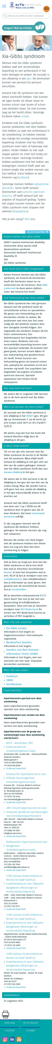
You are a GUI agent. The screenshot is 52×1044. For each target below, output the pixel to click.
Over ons (9, 1022)
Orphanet (12, 676)
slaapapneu (20, 211)
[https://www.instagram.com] (5, 1039)
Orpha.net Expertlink (16, 768)
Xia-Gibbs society (16, 628)
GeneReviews (14, 684)
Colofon (9, 1030)
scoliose (23, 177)
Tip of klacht (30, 1022)
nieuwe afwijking (13, 472)
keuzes (8, 572)
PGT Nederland (29, 609)
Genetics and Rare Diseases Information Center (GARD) (22, 651)
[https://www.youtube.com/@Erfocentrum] (19, 1039)
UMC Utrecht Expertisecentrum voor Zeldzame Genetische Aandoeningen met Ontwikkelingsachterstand (27, 811)
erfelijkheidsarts (13, 579)
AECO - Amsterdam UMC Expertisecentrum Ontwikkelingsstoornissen (21, 746)
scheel (25, 116)
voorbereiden (18, 589)
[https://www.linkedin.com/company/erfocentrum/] (12, 1039)
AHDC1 (29, 415)
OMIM (9, 680)
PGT (43, 595)
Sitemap (30, 1030)
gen (29, 78)
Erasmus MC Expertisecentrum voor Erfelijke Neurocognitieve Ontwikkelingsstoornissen (26, 778)
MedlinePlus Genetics (19, 642)
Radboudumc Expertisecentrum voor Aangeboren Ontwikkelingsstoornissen (27, 845)
